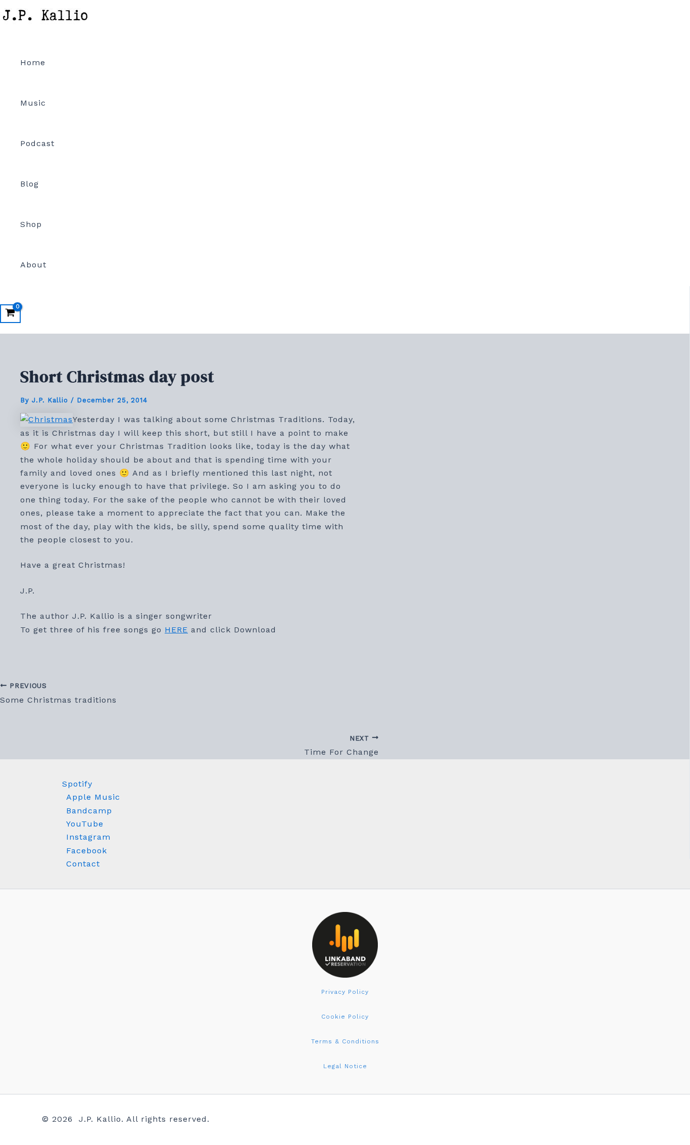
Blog (29, 184)
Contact (83, 863)
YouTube (85, 824)
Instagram (88, 837)
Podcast (37, 143)
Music (33, 103)
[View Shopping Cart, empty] (10, 314)
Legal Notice (345, 1066)
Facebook (86, 850)
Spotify (77, 784)
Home (32, 62)
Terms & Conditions (345, 1041)
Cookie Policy (345, 1016)
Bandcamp (89, 810)
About (33, 264)
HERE (176, 629)
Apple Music (93, 797)
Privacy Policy (345, 991)
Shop (31, 224)
